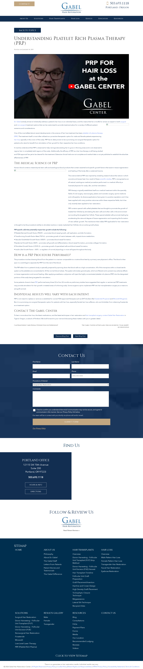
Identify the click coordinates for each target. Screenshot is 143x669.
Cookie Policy (62, 667)
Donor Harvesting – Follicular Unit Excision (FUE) (27, 628)
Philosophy (48, 554)
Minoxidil (19, 640)
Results (89, 18)
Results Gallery (53, 613)
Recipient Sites (79, 606)
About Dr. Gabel (50, 557)
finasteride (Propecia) (102, 299)
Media (75, 634)
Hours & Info (35, 485)
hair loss (17, 140)
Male (46, 617)
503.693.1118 (119, 3)
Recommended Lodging (83, 641)
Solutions (38, 18)
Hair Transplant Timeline (83, 572)
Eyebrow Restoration (110, 571)
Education (103, 18)
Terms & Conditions (132, 667)
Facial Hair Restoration (110, 568)
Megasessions (78, 599)
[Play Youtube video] (71, 86)
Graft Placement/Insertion (83, 582)
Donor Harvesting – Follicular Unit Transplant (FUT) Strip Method (85, 560)
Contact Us (108, 613)
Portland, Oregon (117, 8)
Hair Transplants (57, 18)
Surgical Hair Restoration (25, 617)
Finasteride (20, 636)
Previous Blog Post (62, 336)
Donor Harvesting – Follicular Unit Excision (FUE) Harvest (85, 568)
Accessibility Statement (116, 667)
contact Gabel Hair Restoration (113, 315)
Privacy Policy (51, 667)
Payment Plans (79, 627)
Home (18, 549)
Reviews (76, 645)
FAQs (75, 624)
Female (47, 620)
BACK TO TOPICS (27, 30)
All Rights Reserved (38, 667)
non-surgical (21, 125)
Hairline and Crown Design (84, 586)
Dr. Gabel (17, 122)
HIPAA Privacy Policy (100, 667)
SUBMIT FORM (71, 422)
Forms (75, 631)
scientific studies (105, 179)
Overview (77, 554)
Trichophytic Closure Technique (81, 594)
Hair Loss (75, 18)
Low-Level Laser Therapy (25, 643)
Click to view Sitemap (71, 655)
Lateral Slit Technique (82, 602)
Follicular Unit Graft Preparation (81, 577)
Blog (75, 617)
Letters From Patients (52, 564)
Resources (118, 18)
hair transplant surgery (94, 315)
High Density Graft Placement (85, 589)
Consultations (78, 620)
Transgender (49, 624)
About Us (24, 18)
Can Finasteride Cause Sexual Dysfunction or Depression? (36, 325)
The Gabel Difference (53, 574)
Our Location (78, 638)
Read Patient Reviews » (71, 530)
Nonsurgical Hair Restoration (27, 633)
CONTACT (24, 4)
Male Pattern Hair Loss (110, 557)
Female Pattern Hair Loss (111, 561)
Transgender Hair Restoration (113, 564)
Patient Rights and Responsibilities (80, 667)
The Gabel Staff (50, 561)
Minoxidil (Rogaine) (120, 299)
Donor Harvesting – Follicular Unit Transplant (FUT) (27, 622)
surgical (123, 122)
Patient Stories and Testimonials (52, 569)
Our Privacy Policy (39, 428)
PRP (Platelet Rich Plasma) (26, 647)
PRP (36, 282)
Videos (75, 648)
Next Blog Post (80, 336)
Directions (36, 491)
